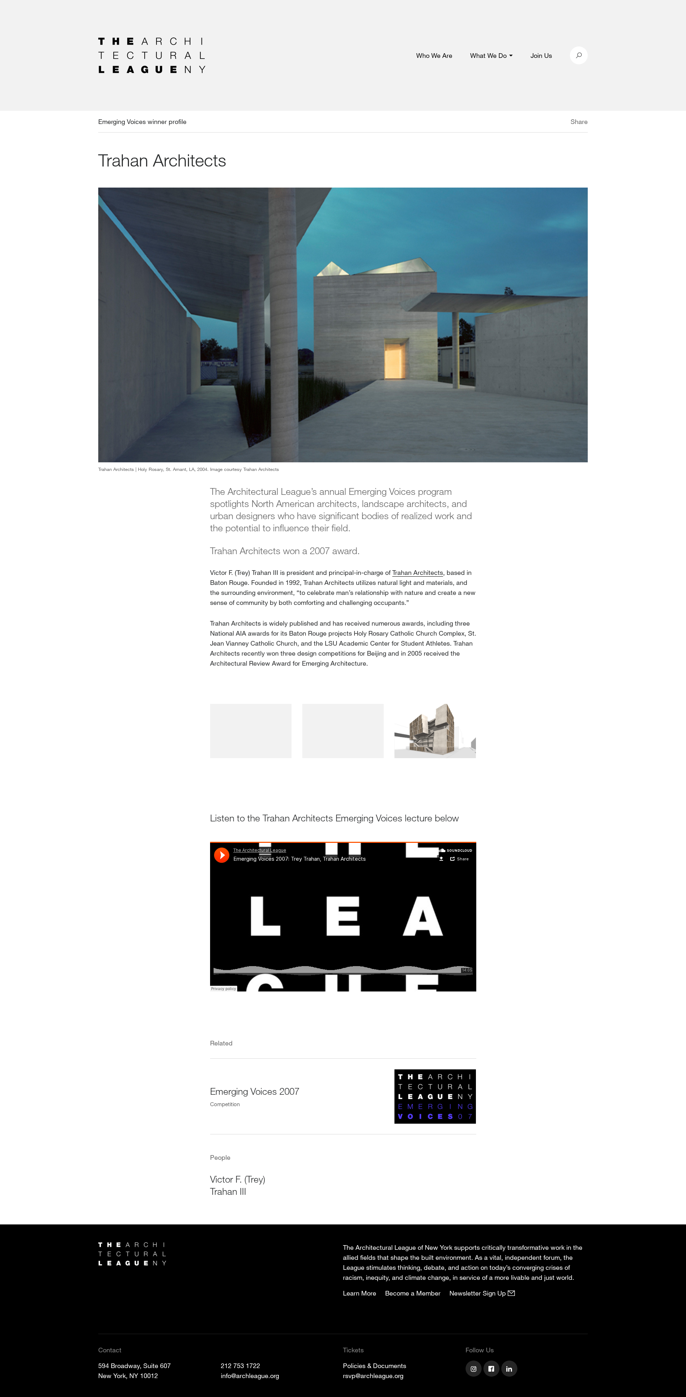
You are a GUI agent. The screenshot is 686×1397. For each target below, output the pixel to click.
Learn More (359, 1293)
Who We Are (434, 55)
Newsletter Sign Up (478, 1293)
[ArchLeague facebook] (492, 1369)
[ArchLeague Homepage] (151, 55)
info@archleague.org (250, 1375)
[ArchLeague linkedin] (510, 1369)
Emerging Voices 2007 (254, 1091)
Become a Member (413, 1293)
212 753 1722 (240, 1365)
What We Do (488, 55)
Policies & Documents (374, 1365)
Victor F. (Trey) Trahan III (237, 1185)
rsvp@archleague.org (373, 1375)
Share (579, 121)
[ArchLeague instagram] (474, 1369)
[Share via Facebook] (560, 122)
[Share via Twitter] (549, 122)
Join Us (541, 55)
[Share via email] (533, 122)
